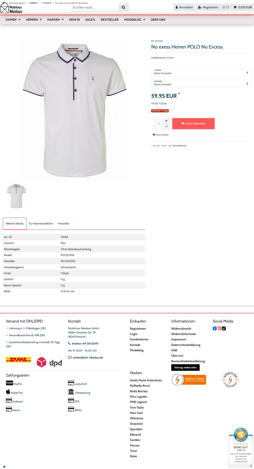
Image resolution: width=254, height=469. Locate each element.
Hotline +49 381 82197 (85, 343)
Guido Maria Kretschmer (146, 380)
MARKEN (53, 19)
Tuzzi (133, 451)
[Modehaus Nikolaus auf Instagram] (219, 328)
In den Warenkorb (194, 123)
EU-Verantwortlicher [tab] (41, 223)
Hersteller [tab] (63, 223)
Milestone (136, 418)
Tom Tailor (137, 407)
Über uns (177, 355)
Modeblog (137, 350)
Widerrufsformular (183, 334)
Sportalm (136, 429)
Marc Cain (136, 413)
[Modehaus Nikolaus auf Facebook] (215, 328)
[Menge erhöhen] (166, 121)
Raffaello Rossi (140, 385)
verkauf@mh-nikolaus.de (88, 357)
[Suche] (123, 7)
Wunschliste (161, 134)
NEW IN (74, 19)
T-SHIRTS (46, 3)
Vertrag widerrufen (185, 367)
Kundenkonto (139, 339)
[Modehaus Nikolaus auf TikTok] (224, 328)
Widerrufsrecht (181, 328)
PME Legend (138, 402)
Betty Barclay (139, 391)
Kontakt (135, 345)
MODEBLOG (133, 19)
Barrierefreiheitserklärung (188, 361)
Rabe (133, 456)
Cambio (135, 440)
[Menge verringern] (166, 126)
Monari (135, 445)
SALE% (90, 19)
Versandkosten (180, 145)
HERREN (33, 3)
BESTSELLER (110, 19)
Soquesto (136, 423)
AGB (174, 350)
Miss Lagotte (138, 396)
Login (134, 334)
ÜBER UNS (158, 19)
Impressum (178, 339)
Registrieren (138, 328)
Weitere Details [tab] (14, 223)
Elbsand (135, 434)
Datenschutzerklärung (185, 345)
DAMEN (11, 19)
